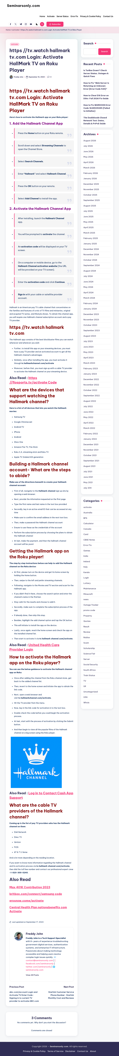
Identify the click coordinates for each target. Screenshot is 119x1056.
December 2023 (91, 314)
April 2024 (88, 292)
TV (84, 681)
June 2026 (88, 151)
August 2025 (89, 205)
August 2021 (89, 466)
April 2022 (88, 422)
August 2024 (89, 271)
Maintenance (89, 588)
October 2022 (90, 390)
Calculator (88, 523)
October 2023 (90, 325)
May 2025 (88, 222)
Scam (86, 643)
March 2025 (89, 233)
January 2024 (90, 308)
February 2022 (90, 433)
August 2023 (89, 336)
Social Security (90, 664)
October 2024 (90, 260)
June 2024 (88, 281)
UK (84, 686)
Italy (85, 567)
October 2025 (90, 195)
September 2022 (91, 395)
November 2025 (91, 189)
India (85, 556)
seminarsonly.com (34, 970)
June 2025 (88, 216)
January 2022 (90, 439)
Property (87, 615)
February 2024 (90, 303)
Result (86, 626)
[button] (54, 24)
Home (8, 30)
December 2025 (91, 184)
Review (86, 632)
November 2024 (91, 254)
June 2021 (88, 477)
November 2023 (91, 319)
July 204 (87, 488)
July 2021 (87, 471)
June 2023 (88, 347)
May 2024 (88, 287)
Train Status (89, 675)
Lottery (87, 583)
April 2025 (88, 227)
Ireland (86, 561)
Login (86, 577)
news (86, 599)
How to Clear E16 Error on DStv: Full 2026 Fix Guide (96, 97)
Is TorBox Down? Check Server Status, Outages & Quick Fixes (96, 73)
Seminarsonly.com (23, 5)
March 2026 (89, 167)
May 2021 (88, 482)
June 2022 (88, 412)
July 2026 (88, 146)
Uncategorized (90, 691)
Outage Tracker (90, 605)
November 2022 (91, 384)
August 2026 (89, 140)
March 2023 (89, 363)
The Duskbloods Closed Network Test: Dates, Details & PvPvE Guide (95, 120)
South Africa (89, 670)
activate (15, 30)
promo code (89, 610)
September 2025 (91, 200)
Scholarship (89, 648)
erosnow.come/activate (26, 900)
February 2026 (90, 173)
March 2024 (89, 298)
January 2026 (90, 178)
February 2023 (90, 368)
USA (85, 697)
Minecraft (88, 594)
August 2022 (89, 401)
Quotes (87, 621)
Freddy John (34, 933)
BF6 (85, 518)
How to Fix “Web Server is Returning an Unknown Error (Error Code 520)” (96, 86)
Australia (87, 512)
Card (85, 534)
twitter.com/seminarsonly (38, 966)
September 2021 (91, 460)
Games (86, 550)
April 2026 (88, 162)
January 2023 (90, 374)
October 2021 (90, 455)
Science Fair (89, 653)
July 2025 (88, 211)
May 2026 (88, 157)
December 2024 (91, 249)
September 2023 (91, 330)
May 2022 (88, 417)
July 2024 (88, 276)
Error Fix (87, 545)
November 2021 (91, 450)
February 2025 (90, 238)
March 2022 (89, 428)
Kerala (86, 572)
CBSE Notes (89, 540)
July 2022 (88, 406)
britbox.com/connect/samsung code (35, 894)
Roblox (86, 637)
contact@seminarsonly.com (39, 960)
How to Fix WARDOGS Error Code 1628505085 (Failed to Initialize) (97, 108)
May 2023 (88, 352)
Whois (86, 702)
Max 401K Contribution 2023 (29, 887)
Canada (87, 529)
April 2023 (88, 357)
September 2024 (91, 265)
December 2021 (90, 444)
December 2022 (91, 379)
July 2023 (88, 341)
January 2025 (90, 243)
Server (86, 659)
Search (88, 43)
